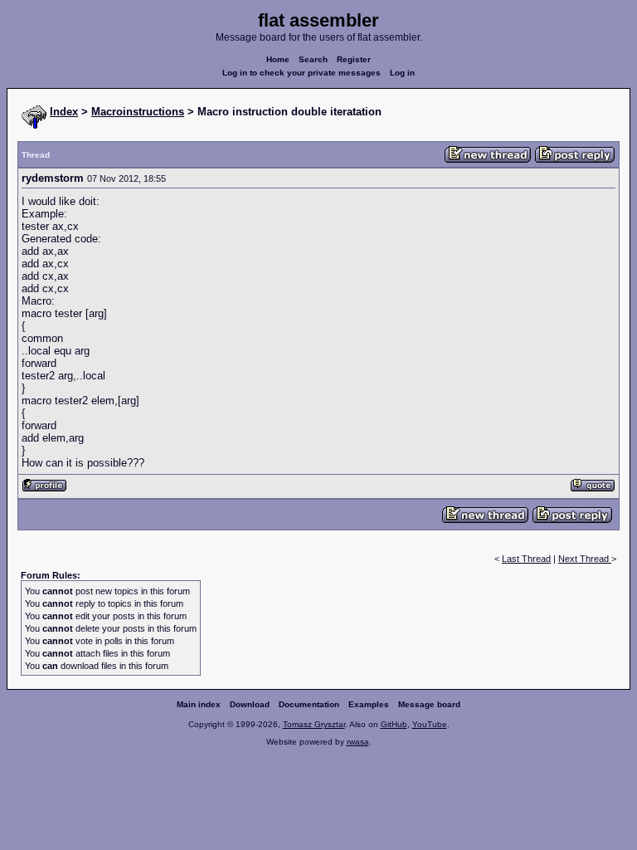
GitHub (394, 724)
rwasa (358, 741)
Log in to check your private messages (301, 72)
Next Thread (584, 559)
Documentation (309, 704)
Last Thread (526, 559)
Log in (402, 72)
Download (250, 704)
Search (313, 59)
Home (277, 59)
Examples (368, 704)
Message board (429, 704)
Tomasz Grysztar (314, 724)
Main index (199, 704)
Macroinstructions (137, 111)
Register (354, 59)
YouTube (429, 724)
